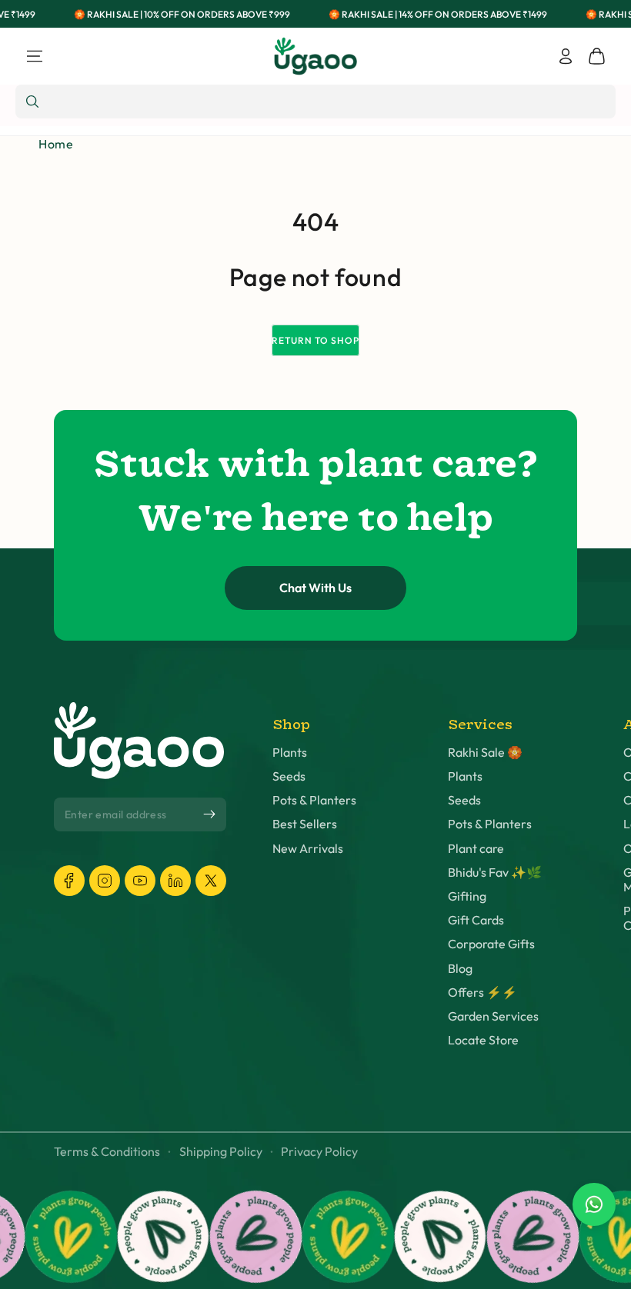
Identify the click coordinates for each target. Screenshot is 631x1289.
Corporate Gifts (491, 944)
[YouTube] (140, 880)
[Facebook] (69, 880)
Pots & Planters (314, 800)
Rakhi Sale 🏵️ (485, 752)
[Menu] (34, 56)
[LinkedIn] (175, 880)
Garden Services (493, 1016)
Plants (289, 752)
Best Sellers (304, 824)
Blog (460, 968)
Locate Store (483, 1040)
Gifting (467, 896)
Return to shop (315, 340)
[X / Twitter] (210, 880)
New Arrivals (307, 848)
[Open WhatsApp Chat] (594, 1204)
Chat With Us (315, 587)
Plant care (476, 848)
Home (55, 144)
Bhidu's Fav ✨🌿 (495, 872)
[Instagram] (104, 880)
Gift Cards (476, 920)
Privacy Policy (319, 1151)
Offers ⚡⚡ (482, 992)
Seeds (288, 776)
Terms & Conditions (107, 1151)
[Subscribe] (209, 814)
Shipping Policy (220, 1151)
